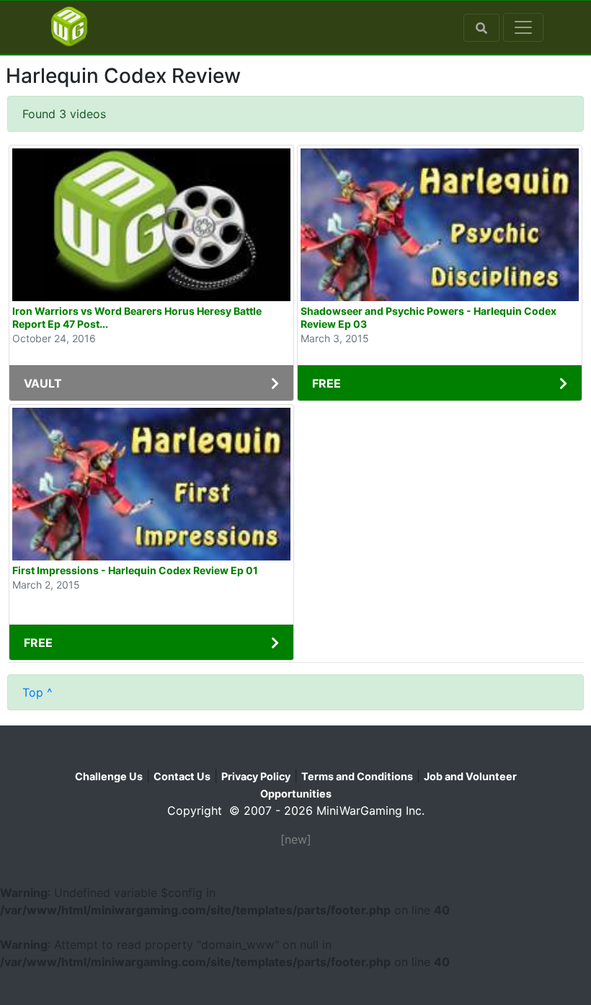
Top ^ (37, 692)
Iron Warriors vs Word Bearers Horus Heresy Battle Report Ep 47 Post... (137, 317)
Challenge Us (109, 776)
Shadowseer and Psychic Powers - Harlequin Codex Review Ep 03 (428, 317)
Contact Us (182, 776)
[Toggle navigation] (523, 27)
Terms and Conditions (357, 776)
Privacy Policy (255, 776)
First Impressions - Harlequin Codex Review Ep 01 (135, 570)
